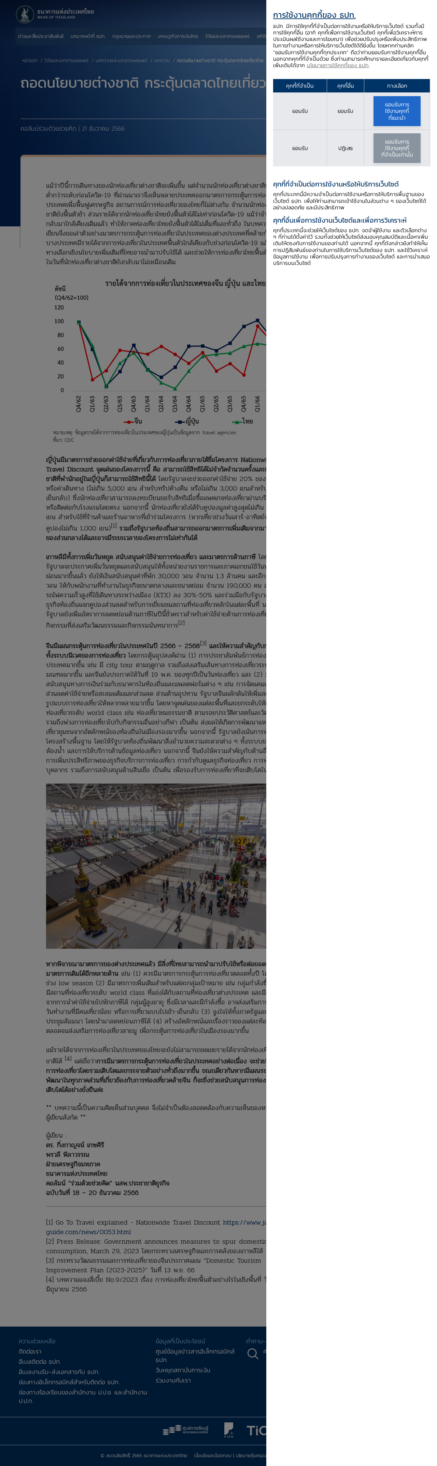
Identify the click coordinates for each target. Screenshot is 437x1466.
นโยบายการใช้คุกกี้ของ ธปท (338, 65)
